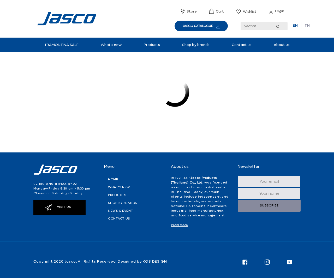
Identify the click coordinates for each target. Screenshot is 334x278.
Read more (179, 225)
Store (192, 11)
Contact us (242, 44)
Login (279, 11)
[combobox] (264, 26)
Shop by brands (196, 44)
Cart (220, 11)
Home (113, 179)
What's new (111, 44)
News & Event (120, 211)
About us (282, 44)
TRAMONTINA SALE (61, 44)
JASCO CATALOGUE (198, 26)
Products (152, 44)
